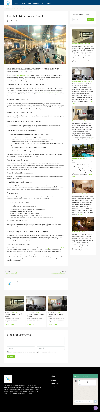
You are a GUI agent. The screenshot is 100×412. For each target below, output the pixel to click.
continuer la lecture (9, 324)
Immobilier (13, 8)
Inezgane (54, 386)
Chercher (90, 19)
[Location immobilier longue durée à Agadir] (83, 186)
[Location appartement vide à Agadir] (83, 36)
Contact (48, 4)
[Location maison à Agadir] (83, 224)
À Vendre (22, 4)
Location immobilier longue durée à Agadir (82, 194)
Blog (43, 4)
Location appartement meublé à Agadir (82, 81)
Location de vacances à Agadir (79, 158)
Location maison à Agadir (78, 231)
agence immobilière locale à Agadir (56, 248)
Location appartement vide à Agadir (81, 43)
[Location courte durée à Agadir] (83, 113)
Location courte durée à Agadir (80, 120)
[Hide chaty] (96, 408)
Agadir (54, 380)
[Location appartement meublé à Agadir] (83, 73)
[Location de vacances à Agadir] (83, 150)
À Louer (29, 4)
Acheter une (48, 92)
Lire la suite (78, 64)
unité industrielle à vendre (23, 75)
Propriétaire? (36, 4)
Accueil (16, 4)
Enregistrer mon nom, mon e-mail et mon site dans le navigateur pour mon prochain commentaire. (32, 352)
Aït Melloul (55, 383)
